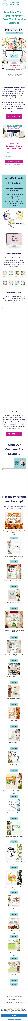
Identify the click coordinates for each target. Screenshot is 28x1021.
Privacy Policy (18, 1019)
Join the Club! (14, 116)
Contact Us (8, 996)
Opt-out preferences (10, 1019)
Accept (14, 1015)
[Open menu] (25, 3)
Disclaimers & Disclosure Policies (14, 1002)
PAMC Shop (10, 506)
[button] (26, 1004)
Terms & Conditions (14, 999)
